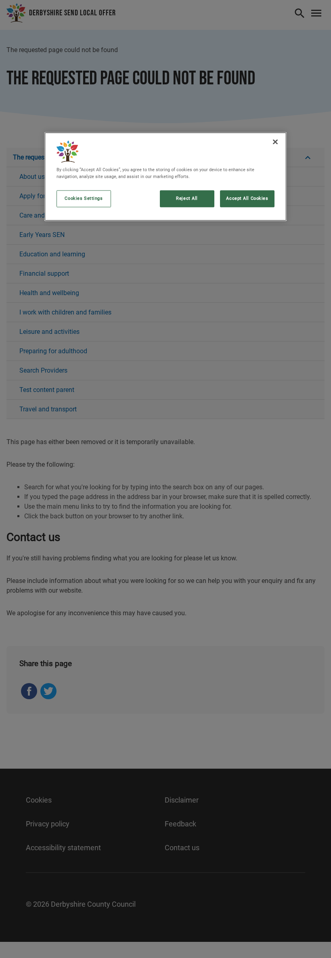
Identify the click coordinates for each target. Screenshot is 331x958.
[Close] (275, 142)
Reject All (187, 198)
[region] (165, 176)
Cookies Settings (84, 198)
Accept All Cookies (247, 198)
